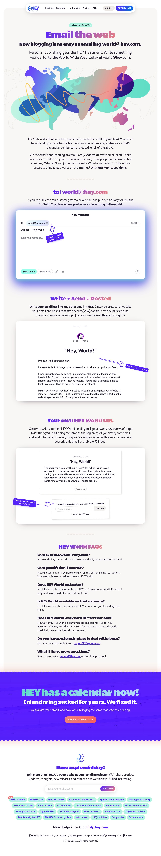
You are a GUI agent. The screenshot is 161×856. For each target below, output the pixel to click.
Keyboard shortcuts (135, 811)
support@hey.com (70, 656)
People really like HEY (29, 817)
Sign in (108, 8)
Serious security (112, 811)
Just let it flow (64, 805)
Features (49, 8)
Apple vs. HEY (47, 811)
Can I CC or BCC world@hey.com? (63, 555)
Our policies (118, 817)
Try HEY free (124, 8)
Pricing (85, 8)
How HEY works (56, 799)
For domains (74, 8)
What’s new (82, 817)
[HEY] (33, 9)
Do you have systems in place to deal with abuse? (78, 638)
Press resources (92, 811)
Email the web (45, 805)
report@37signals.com (87, 643)
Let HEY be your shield (136, 805)
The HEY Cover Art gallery (58, 817)
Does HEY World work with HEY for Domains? (74, 618)
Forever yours (113, 805)
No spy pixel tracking (139, 799)
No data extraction (23, 805)
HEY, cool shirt (100, 817)
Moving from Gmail (25, 811)
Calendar (60, 8)
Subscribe (108, 788)
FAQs (94, 8)
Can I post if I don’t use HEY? (60, 568)
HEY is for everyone (69, 811)
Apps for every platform (111, 799)
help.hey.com (97, 827)
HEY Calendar (18, 799)
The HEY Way (36, 799)
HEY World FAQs (80, 547)
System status (136, 817)
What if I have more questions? (63, 651)
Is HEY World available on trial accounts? (71, 601)
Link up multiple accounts (88, 805)
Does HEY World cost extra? (60, 585)
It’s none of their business (82, 799)
